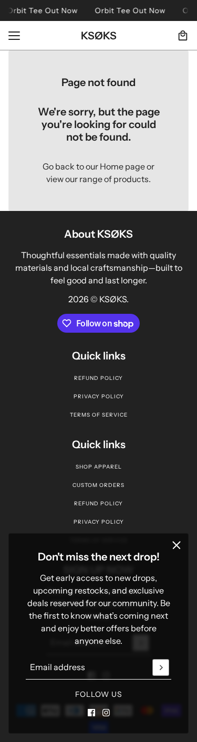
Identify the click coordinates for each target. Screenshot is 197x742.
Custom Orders (98, 485)
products (131, 179)
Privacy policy (99, 396)
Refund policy (98, 378)
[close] (176, 545)
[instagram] (106, 712)
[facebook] (91, 712)
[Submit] (160, 667)
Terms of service (99, 414)
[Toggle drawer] (14, 35)
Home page (122, 166)
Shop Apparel (99, 466)
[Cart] (183, 35)
